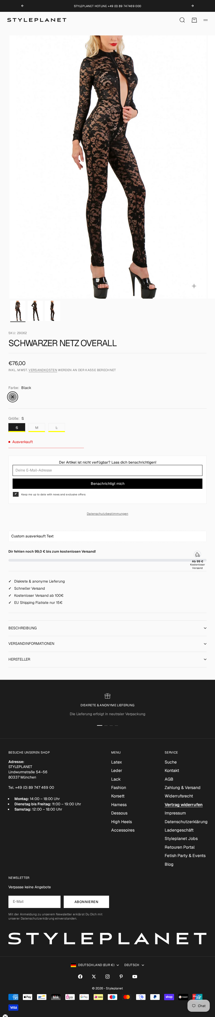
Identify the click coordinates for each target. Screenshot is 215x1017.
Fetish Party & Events (185, 855)
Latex (116, 762)
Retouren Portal (180, 847)
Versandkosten (43, 370)
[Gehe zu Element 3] (52, 311)
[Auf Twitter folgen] (93, 976)
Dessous (119, 813)
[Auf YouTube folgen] (134, 976)
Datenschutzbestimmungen (107, 514)
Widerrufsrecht (179, 796)
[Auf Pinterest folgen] (121, 976)
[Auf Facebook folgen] (80, 976)
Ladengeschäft (179, 830)
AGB (169, 779)
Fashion (118, 787)
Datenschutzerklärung (186, 821)
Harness (119, 804)
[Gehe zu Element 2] (35, 311)
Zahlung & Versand (183, 787)
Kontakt (172, 770)
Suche (171, 762)
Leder (116, 770)
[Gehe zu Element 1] (17, 311)
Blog (169, 864)
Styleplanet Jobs (181, 838)
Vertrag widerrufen (184, 804)
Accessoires (123, 830)
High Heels (121, 821)
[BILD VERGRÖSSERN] (194, 286)
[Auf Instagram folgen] (107, 976)
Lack (116, 779)
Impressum (175, 813)
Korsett (118, 796)
